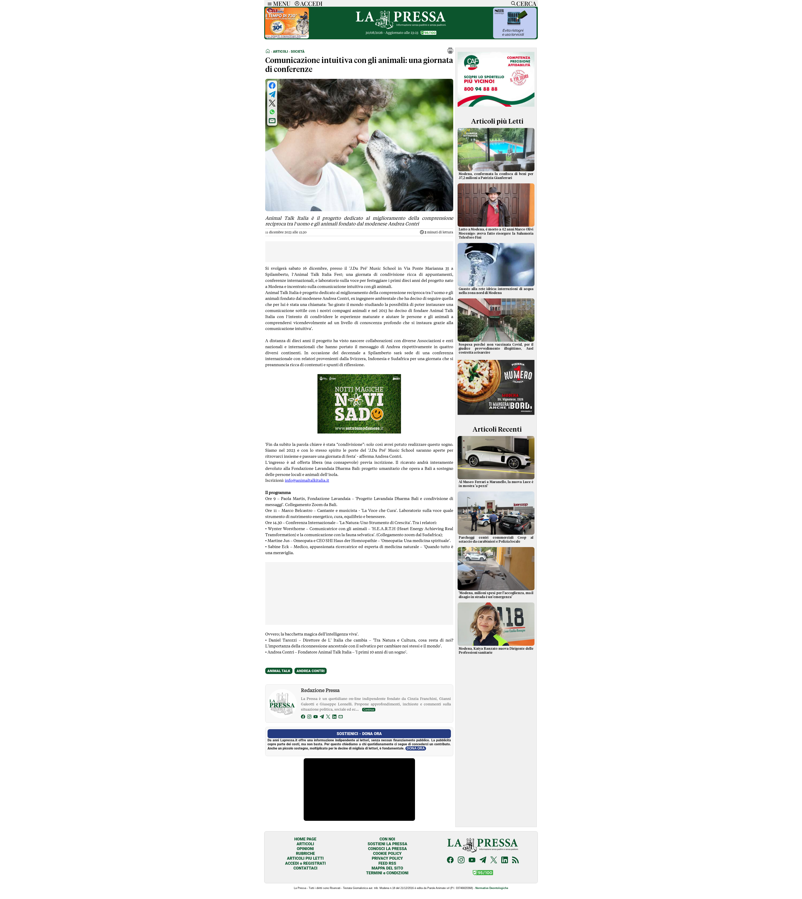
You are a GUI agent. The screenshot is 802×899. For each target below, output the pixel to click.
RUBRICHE (305, 853)
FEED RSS (387, 863)
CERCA (526, 3)
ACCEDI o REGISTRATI (305, 863)
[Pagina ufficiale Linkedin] (504, 860)
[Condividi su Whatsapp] (272, 112)
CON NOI (387, 839)
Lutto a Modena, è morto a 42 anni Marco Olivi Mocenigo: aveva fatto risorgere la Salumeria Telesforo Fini (496, 233)
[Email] (341, 717)
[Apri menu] (268, 3)
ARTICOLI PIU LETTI (305, 858)
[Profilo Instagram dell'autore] (309, 717)
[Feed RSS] (515, 860)
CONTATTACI (305, 868)
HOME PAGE (305, 839)
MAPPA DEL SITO (387, 868)
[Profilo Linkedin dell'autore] (334, 717)
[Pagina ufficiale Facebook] (450, 860)
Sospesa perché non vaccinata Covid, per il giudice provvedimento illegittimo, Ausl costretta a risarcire (496, 348)
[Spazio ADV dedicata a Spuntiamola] (515, 37)
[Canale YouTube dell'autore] (315, 717)
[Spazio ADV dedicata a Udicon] (287, 37)
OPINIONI (305, 848)
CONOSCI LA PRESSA (387, 848)
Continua (368, 709)
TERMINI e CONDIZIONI (387, 873)
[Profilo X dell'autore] (328, 717)
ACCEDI (311, 3)
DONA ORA (416, 748)
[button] (450, 52)
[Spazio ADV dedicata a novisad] (359, 432)
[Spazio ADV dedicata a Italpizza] (496, 415)
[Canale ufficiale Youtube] (472, 860)
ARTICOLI (305, 843)
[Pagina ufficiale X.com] (493, 860)
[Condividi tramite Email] (272, 120)
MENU (282, 3)
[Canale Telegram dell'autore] (322, 717)
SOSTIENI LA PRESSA (387, 843)
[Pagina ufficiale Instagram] (461, 860)
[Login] (297, 3)
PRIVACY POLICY (387, 858)
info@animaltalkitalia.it (307, 480)
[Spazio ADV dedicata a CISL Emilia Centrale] (496, 107)
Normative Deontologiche (491, 888)
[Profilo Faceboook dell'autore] (303, 717)
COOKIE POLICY (387, 853)
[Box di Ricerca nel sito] (512, 3)
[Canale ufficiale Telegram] (483, 860)
